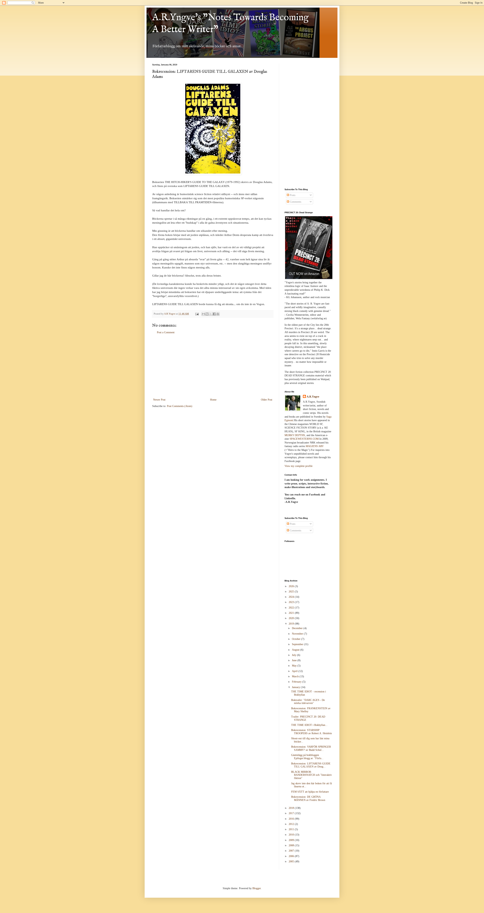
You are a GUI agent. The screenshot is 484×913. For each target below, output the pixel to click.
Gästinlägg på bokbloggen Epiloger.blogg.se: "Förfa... (307, 757)
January (296, 687)
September (298, 644)
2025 (292, 591)
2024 (292, 596)
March (295, 676)
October (296, 639)
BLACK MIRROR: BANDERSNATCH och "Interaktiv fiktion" (311, 775)
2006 (292, 856)
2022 (292, 607)
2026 (292, 586)
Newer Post (159, 399)
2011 (292, 829)
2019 (292, 623)
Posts (292, 195)
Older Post (266, 399)
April (295, 671)
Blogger (256, 888)
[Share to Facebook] (214, 314)
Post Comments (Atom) (179, 406)
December (297, 628)
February (297, 681)
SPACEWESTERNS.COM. (304, 438)
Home (213, 399)
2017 (292, 813)
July (294, 655)
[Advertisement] (212, 366)
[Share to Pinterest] (218, 314)
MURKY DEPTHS (295, 435)
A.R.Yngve (313, 396)
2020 (292, 618)
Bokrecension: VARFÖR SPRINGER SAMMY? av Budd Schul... (311, 748)
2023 (292, 602)
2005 (292, 861)
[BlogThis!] (207, 314)
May (294, 665)
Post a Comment (166, 332)
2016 (292, 818)
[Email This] (203, 314)
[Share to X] (211, 314)
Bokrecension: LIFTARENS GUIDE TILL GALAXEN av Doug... (310, 765)
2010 (292, 834)
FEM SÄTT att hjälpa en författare (310, 791)
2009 (292, 840)
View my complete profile (299, 466)
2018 (292, 808)
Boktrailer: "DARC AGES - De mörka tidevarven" (308, 702)
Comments (295, 201)
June (294, 660)
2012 (292, 824)
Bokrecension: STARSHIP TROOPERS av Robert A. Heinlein (311, 732)
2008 (292, 845)
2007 (292, 850)
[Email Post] (196, 313)
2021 (292, 613)
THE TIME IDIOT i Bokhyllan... (309, 725)
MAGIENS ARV (315, 446)
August (296, 649)
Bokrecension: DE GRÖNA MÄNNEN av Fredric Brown (308, 798)
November (298, 633)
